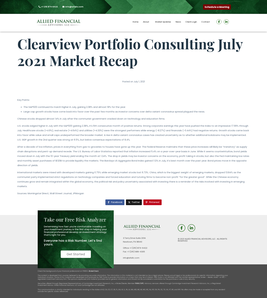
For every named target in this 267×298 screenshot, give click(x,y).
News (178, 21)
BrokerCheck (93, 271)
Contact (205, 21)
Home (135, 21)
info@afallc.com (131, 257)
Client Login (191, 21)
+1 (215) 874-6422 (138, 247)
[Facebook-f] (218, 21)
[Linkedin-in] (226, 21)
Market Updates (163, 21)
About (146, 21)
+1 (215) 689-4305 (136, 251)
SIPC (142, 283)
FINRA (137, 283)
